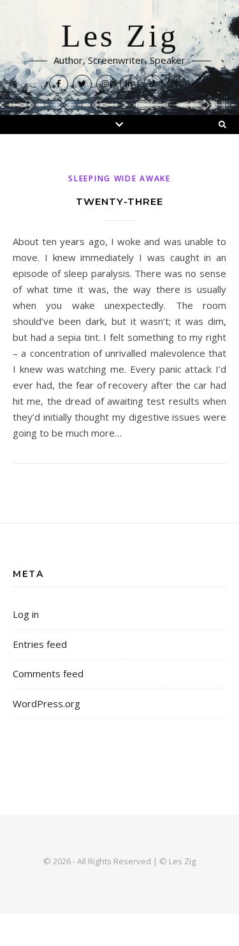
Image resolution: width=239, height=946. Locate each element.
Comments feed (48, 673)
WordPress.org (46, 703)
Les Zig (119, 36)
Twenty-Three (119, 201)
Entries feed (40, 644)
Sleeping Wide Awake (119, 178)
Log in (26, 614)
